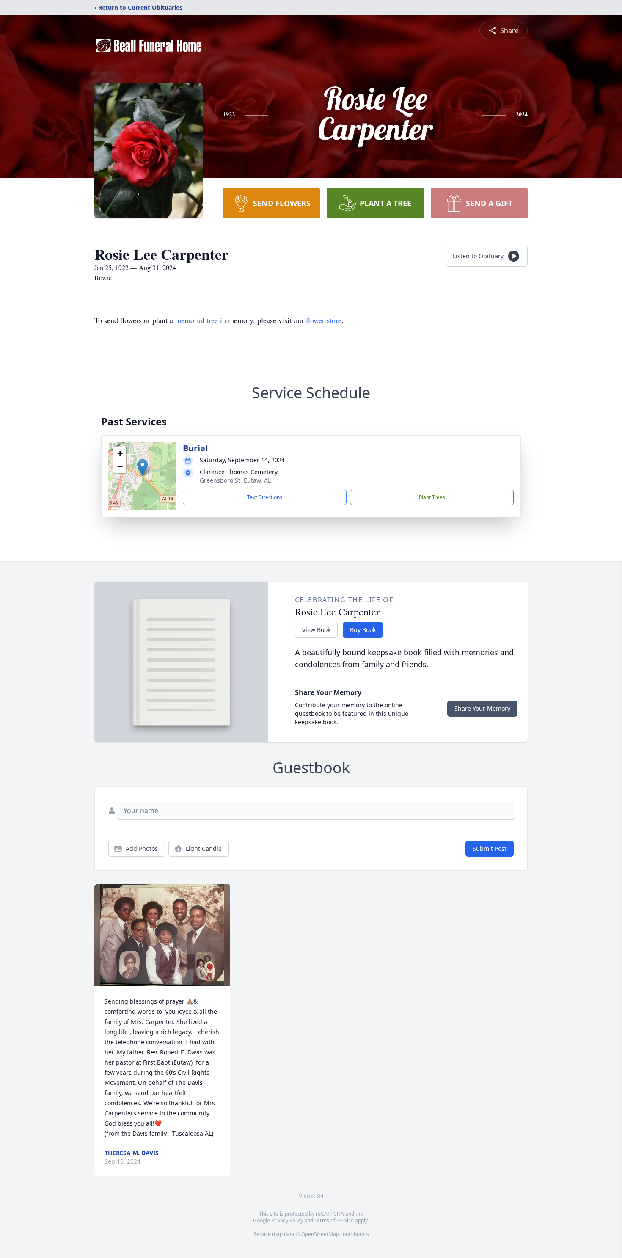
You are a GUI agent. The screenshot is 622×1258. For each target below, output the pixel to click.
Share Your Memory (482, 708)
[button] (142, 467)
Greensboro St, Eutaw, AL (235, 480)
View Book (316, 630)
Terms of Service (334, 1220)
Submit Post (489, 848)
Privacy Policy (287, 1220)
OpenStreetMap (320, 1234)
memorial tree (196, 320)
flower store (323, 320)
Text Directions (264, 497)
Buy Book (363, 630)
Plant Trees (432, 497)
